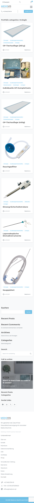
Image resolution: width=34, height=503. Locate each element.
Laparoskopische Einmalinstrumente (12, 234)
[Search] (20, 2)
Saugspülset (8, 290)
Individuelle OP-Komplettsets (17, 88)
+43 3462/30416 (7, 11)
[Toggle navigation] (31, 7)
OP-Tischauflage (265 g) (14, 46)
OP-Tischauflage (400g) (14, 122)
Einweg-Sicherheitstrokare (15, 207)
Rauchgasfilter (10, 167)
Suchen (5, 308)
